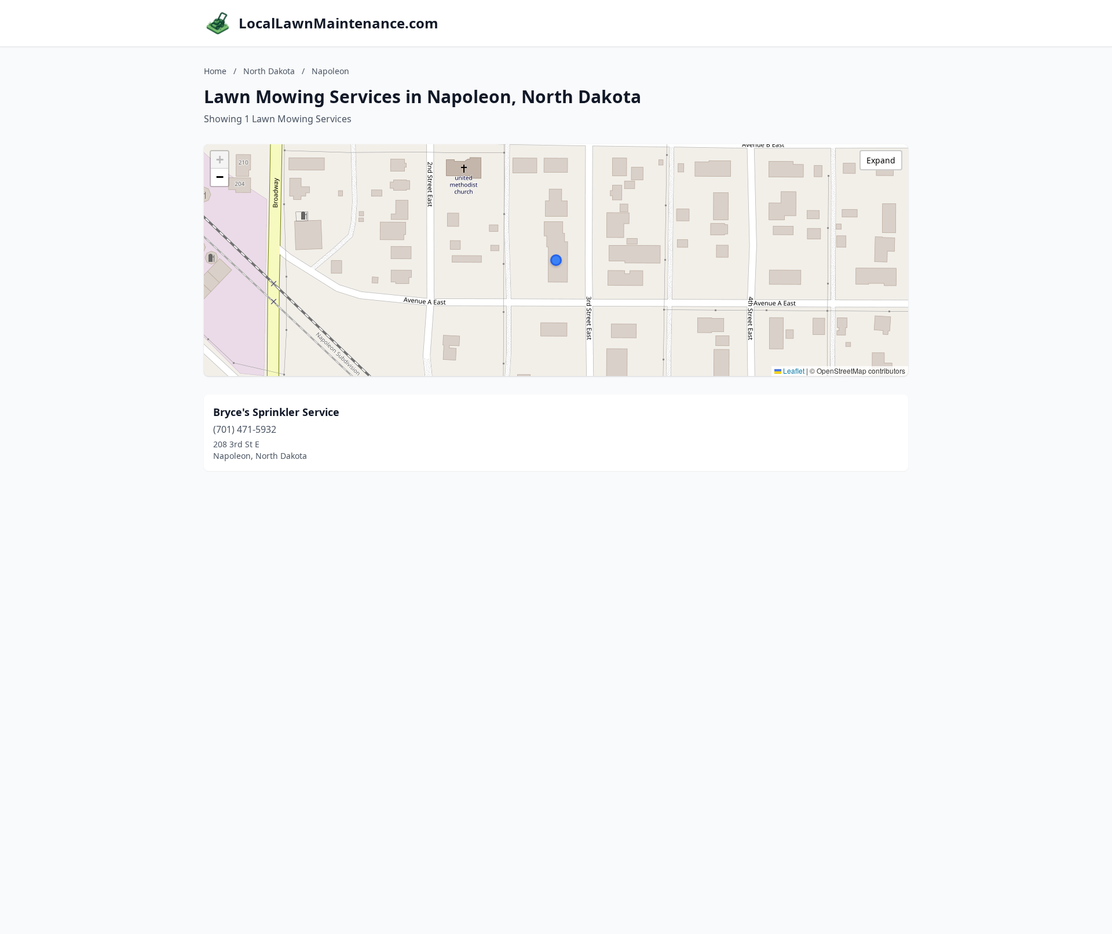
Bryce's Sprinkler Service (276, 412)
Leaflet (792, 370)
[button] (556, 260)
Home (215, 70)
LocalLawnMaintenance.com (338, 23)
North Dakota (269, 70)
